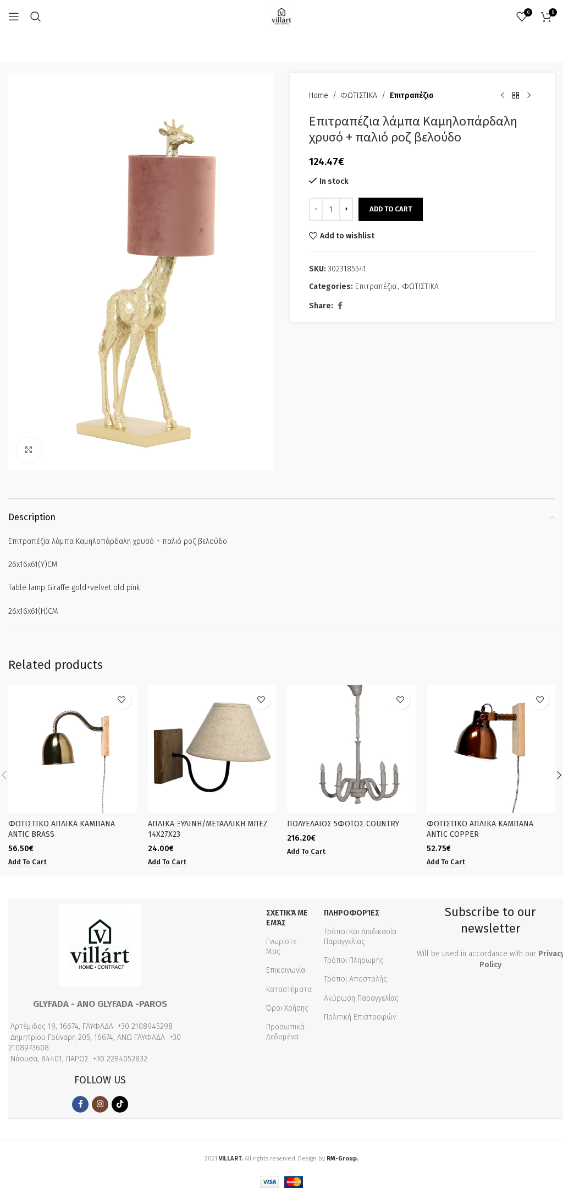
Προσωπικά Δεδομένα (285, 1032)
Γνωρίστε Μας (281, 946)
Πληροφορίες (351, 913)
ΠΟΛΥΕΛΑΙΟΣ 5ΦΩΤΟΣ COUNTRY (343, 824)
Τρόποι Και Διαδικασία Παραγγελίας (360, 936)
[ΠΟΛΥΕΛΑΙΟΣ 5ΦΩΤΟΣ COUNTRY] (351, 749)
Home (318, 95)
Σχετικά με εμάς (287, 918)
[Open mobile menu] (14, 17)
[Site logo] (281, 16)
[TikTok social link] (120, 1104)
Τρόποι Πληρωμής (354, 960)
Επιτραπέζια (412, 95)
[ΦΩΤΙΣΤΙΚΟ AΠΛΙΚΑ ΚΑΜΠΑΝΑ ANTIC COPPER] (491, 749)
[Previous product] (502, 95)
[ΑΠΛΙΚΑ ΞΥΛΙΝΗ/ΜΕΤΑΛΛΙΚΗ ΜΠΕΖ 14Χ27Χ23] (212, 749)
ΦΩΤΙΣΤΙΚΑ (359, 95)
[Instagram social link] (100, 1104)
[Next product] (529, 95)
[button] (27, 862)
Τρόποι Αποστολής (355, 979)
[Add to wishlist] (121, 700)
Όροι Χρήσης (287, 1008)
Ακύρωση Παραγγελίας (361, 998)
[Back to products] (515, 95)
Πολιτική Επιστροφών (360, 1017)
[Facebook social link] (339, 306)
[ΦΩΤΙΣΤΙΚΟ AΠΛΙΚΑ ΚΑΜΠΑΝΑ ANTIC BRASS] (72, 749)
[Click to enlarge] (28, 450)
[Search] (36, 17)
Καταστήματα (289, 989)
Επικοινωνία (285, 970)
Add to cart (390, 209)
